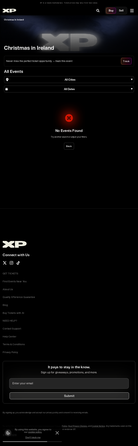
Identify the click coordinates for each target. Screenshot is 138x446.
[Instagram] (11, 264)
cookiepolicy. (35, 432)
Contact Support (12, 328)
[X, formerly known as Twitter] (5, 264)
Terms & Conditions (14, 344)
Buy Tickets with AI (13, 313)
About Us (8, 289)
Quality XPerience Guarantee (19, 297)
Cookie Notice (98, 426)
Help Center (9, 336)
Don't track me (33, 437)
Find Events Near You (15, 281)
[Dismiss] (57, 433)
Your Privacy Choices (77, 426)
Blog (5, 305)
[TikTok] (18, 264)
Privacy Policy (10, 352)
